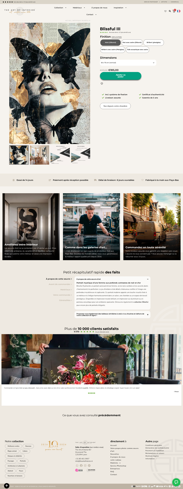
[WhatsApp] (77, 465)
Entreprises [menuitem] (115, 469)
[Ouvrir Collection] (65, 7)
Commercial (175, 2)
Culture (25, 451)
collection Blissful (141, 302)
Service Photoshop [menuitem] (118, 466)
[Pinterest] (89, 465)
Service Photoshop (151, 2)
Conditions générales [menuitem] (153, 445)
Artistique (77, 20)
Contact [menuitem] (113, 474)
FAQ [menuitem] (112, 472)
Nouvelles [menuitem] (114, 454)
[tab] (36, 278)
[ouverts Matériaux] (84, 7)
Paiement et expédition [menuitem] (154, 451)
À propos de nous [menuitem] (117, 457)
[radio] (110, 43)
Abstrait (10, 471)
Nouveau (28, 446)
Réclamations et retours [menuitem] (154, 453)
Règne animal (12, 451)
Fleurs (21, 471)
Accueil (68, 20)
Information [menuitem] (150, 459)
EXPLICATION (117, 37)
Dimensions (108, 57)
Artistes (164, 2)
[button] (170, 11)
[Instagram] (85, 465)
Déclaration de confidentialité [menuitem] (157, 448)
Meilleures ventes (13, 446)
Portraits (23, 461)
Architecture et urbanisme (16, 466)
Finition (111, 36)
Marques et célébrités (15, 456)
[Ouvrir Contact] (96, 14)
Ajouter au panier (120, 76)
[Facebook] (81, 465)
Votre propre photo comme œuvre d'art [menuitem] (124, 449)
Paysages (11, 461)
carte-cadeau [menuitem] (115, 460)
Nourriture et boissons (15, 476)
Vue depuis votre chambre (115, 106)
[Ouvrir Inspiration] (126, 7)
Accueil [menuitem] (113, 445)
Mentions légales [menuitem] (152, 456)
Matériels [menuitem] (114, 463)
